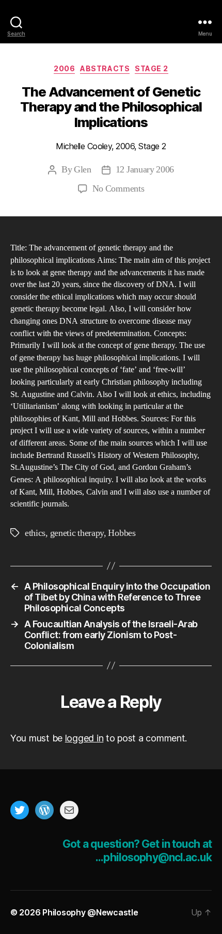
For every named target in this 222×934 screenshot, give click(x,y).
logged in (84, 738)
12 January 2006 (145, 170)
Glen (82, 170)
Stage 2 (151, 68)
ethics (35, 533)
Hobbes (121, 533)
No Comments (118, 189)
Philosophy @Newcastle (111, 22)
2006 (64, 68)
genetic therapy (77, 533)
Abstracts (105, 68)
